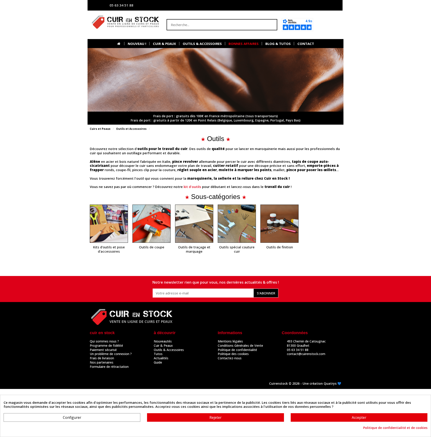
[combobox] (213, 25)
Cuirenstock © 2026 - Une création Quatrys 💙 (305, 383)
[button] (328, 25)
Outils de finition (279, 247)
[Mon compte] (295, 5)
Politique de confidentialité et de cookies (395, 428)
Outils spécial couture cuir (237, 249)
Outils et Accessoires (131, 129)
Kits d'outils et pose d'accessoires (109, 249)
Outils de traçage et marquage (194, 249)
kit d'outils (192, 186)
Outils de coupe (151, 247)
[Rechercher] (271, 25)
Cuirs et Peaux (100, 129)
